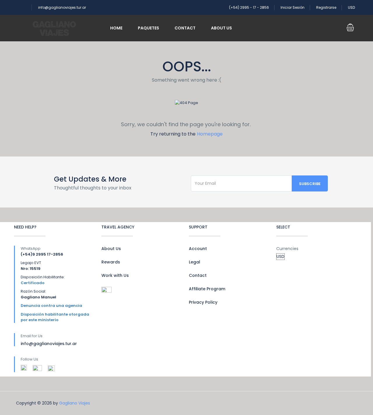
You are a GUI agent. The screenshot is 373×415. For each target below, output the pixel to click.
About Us (221, 28)
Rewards (110, 262)
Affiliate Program (207, 289)
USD (352, 7)
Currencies (287, 249)
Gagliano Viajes (74, 403)
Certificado (33, 283)
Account (198, 249)
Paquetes (148, 28)
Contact (185, 28)
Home (116, 28)
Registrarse (326, 7)
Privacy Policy (203, 302)
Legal (194, 262)
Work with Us (115, 275)
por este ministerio (40, 320)
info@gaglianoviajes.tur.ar (62, 7)
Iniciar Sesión (293, 7)
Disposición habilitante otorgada (55, 314)
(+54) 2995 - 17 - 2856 (249, 7)
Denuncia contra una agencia (51, 305)
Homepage (210, 134)
